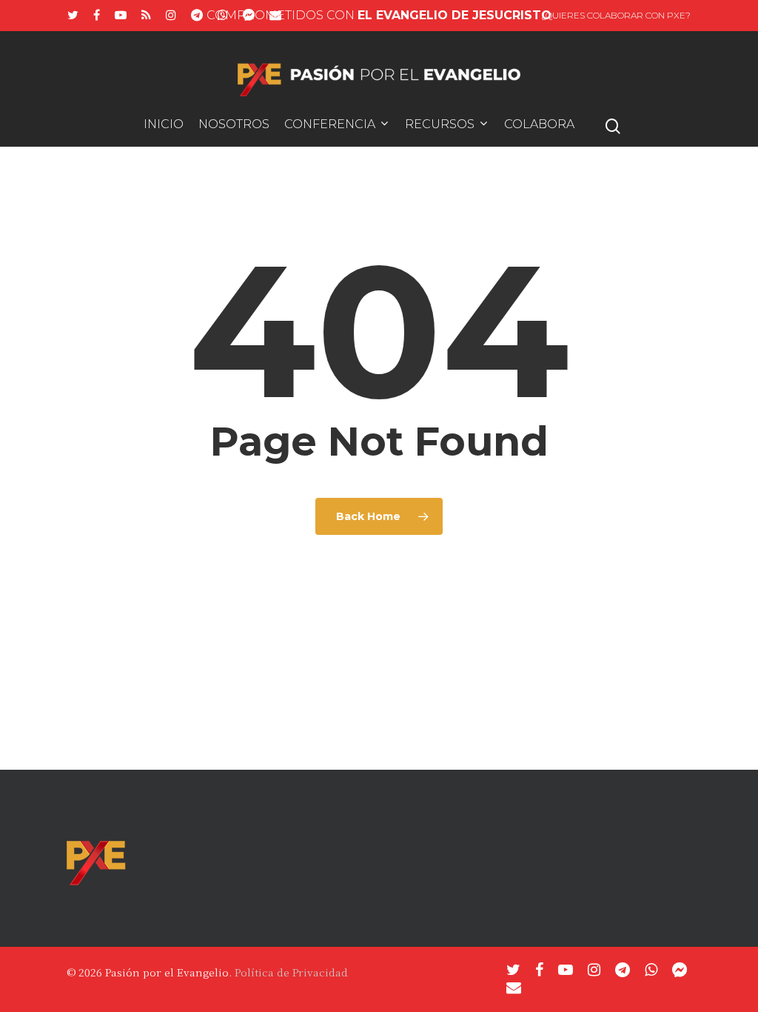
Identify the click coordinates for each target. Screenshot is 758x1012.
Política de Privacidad (291, 972)
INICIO (164, 125)
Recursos (439, 125)
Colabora (539, 125)
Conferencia (329, 125)
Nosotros (233, 125)
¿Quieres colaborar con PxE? (616, 15)
